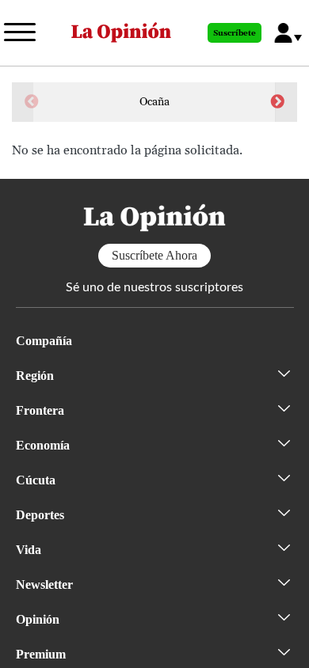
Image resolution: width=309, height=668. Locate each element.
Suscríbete (234, 33)
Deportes (40, 515)
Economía (43, 445)
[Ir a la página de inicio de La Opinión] (121, 33)
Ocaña (154, 102)
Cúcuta (35, 480)
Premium (41, 654)
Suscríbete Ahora (154, 255)
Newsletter (44, 584)
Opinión (37, 619)
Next (277, 102)
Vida (28, 549)
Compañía (44, 340)
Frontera (40, 410)
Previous (32, 102)
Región (35, 375)
